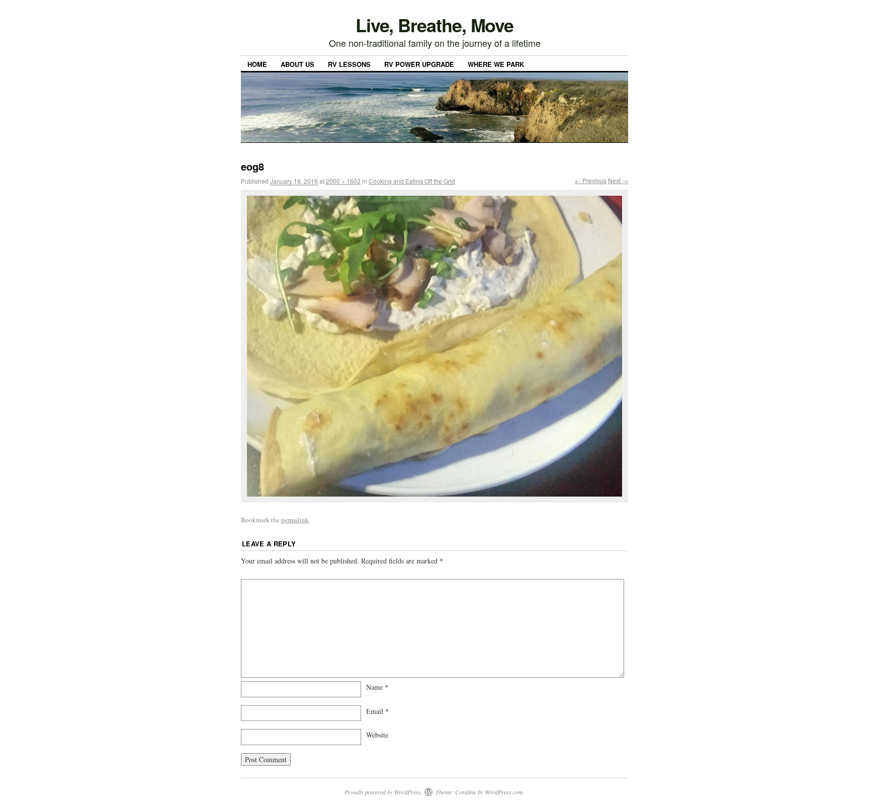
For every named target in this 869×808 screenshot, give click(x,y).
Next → (618, 180)
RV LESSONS (349, 64)
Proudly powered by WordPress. (383, 792)
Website (377, 735)
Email (377, 711)
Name (377, 687)
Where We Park (496, 64)
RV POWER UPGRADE (419, 64)
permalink (295, 519)
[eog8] (434, 346)
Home (257, 64)
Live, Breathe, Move (434, 25)
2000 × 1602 (343, 181)
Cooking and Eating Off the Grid (412, 181)
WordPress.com (504, 792)
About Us (297, 64)
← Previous (590, 180)
